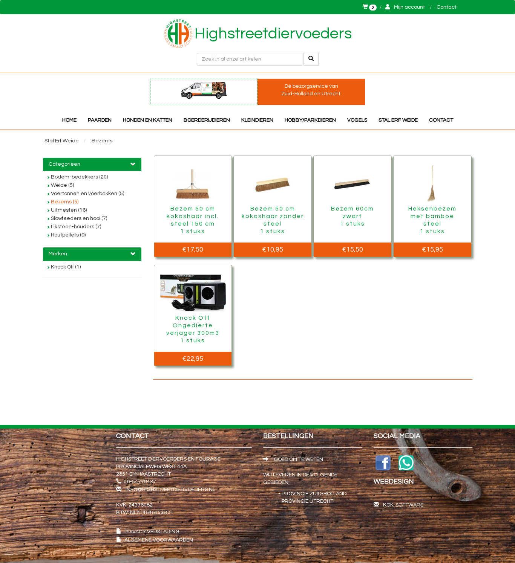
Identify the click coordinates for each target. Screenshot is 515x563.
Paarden (100, 120)
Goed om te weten (298, 459)
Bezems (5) (64, 201)
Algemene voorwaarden (158, 540)
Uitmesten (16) (68, 210)
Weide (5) (62, 185)
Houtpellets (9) (68, 235)
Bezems (102, 140)
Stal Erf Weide (398, 120)
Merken (58, 253)
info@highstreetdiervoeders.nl (170, 489)
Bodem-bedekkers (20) (79, 177)
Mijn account (409, 7)
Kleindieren (257, 120)
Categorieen (64, 164)
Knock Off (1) (65, 267)
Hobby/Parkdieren (310, 120)
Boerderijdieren (207, 120)
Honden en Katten (147, 120)
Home (69, 120)
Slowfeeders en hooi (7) (78, 218)
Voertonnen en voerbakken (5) (87, 193)
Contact (447, 7)
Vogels (357, 120)
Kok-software (403, 505)
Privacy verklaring (151, 531)
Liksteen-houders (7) (75, 226)
